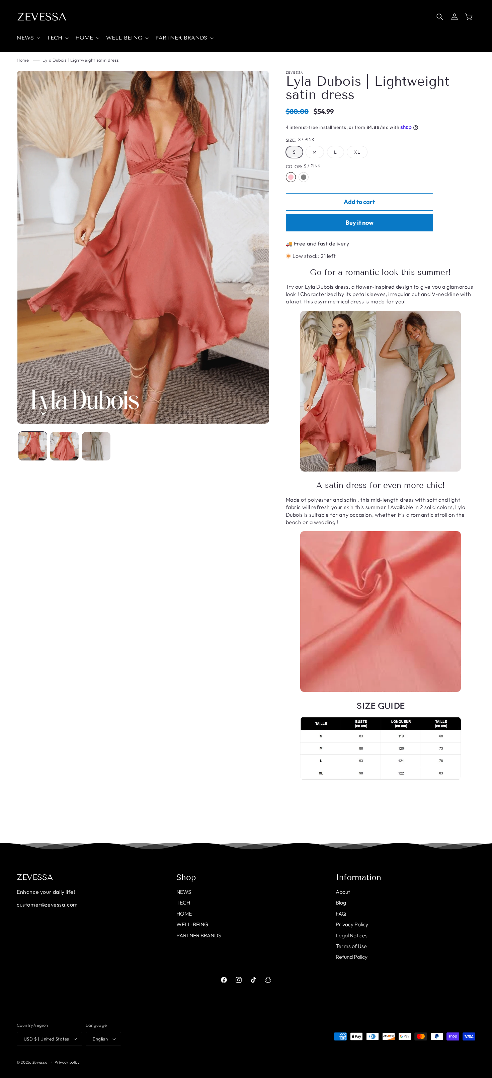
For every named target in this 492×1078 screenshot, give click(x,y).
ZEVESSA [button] (35, 877)
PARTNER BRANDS (198, 935)
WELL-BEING (192, 924)
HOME (184, 913)
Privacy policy (67, 1062)
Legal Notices (351, 935)
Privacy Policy (352, 924)
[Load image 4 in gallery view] (96, 446)
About (343, 891)
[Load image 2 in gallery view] (64, 446)
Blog (341, 902)
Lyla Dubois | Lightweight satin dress (80, 60)
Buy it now (359, 222)
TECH (183, 902)
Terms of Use (351, 946)
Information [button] (358, 877)
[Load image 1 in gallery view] (32, 446)
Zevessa (40, 1062)
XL (357, 152)
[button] (28, 38)
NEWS (183, 891)
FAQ (341, 913)
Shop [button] (186, 877)
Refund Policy (351, 956)
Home (23, 60)
